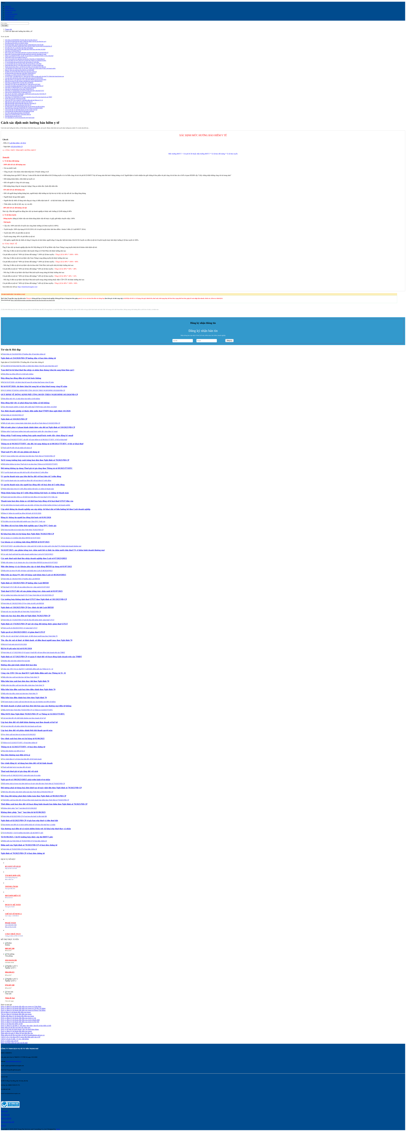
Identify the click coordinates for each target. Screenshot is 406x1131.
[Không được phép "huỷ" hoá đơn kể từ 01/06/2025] (19, 808)
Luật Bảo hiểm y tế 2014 (17, 143)
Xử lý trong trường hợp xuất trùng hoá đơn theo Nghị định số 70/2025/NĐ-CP (25, 59)
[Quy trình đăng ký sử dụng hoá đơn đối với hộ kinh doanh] (21, 759)
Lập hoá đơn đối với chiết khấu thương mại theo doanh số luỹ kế (21, 109)
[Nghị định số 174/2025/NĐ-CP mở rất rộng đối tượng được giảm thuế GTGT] (27, 620)
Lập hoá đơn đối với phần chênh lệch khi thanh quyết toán (19, 111)
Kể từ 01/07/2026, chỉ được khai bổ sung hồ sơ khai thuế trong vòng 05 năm (24, 44)
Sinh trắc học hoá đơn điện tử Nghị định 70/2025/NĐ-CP (19, 89)
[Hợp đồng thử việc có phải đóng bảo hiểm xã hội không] (20, 399)
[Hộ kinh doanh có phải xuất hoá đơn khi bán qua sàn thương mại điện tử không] (28, 702)
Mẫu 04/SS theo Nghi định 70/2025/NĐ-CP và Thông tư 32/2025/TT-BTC (24, 108)
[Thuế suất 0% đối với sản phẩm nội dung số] (16, 448)
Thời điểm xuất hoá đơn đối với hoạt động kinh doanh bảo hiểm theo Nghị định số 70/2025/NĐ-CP (44, 804)
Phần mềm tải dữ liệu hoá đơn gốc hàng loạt (15, 1027)
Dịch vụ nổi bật (6, 1118)
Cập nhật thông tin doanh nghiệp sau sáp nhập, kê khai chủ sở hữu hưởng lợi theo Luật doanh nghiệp (30, 68)
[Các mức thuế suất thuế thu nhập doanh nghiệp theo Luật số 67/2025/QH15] (27, 554)
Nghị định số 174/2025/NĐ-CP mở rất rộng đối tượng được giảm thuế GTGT (24, 90)
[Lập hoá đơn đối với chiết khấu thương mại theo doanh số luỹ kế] (23, 718)
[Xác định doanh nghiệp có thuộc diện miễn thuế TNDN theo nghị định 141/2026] (29, 407)
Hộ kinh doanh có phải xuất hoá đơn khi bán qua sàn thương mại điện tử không (25, 106)
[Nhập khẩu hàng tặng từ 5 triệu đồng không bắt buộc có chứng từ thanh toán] (27, 489)
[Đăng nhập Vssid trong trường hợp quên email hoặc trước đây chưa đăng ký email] (29, 431)
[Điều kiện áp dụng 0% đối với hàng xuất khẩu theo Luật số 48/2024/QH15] (27, 571)
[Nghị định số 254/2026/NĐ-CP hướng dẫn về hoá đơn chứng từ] (23, 354)
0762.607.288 (9, 985)
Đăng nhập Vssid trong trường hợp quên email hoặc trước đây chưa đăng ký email (25, 54)
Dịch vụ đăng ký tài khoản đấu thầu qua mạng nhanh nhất (20, 1020)
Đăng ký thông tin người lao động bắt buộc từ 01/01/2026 (19, 70)
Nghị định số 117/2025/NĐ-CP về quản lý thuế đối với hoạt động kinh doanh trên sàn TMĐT (28, 97)
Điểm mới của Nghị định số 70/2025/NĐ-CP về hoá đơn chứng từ (29, 845)
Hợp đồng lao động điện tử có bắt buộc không (16, 43)
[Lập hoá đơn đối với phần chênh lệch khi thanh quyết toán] (21, 726)
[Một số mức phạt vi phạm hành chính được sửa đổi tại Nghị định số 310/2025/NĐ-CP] (30, 423)
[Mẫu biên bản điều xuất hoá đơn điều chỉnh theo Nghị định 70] (22, 685)
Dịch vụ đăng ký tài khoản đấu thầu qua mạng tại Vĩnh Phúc (21, 1006)
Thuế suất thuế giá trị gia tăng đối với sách (19, 771)
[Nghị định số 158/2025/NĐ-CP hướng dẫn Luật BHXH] (20, 579)
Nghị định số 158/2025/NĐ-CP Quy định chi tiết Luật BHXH (20, 87)
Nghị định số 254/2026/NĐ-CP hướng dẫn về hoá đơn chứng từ (21, 40)
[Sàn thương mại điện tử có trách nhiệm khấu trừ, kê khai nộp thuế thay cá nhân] (28, 825)
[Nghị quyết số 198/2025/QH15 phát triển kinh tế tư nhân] (20, 775)
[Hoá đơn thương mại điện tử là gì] (13, 751)
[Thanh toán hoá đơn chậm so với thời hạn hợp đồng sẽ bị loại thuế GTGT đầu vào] (29, 497)
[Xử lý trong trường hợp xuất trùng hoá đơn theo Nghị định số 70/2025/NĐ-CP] (28, 456)
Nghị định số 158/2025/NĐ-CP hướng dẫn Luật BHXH (19, 82)
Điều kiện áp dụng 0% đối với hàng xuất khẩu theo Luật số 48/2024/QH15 (23, 81)
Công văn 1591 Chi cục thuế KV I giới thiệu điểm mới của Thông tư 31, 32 (24, 100)
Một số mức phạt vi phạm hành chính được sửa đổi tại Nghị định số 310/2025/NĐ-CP (26, 52)
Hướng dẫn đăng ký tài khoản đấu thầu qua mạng (17, 1016)
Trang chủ (8, 29)
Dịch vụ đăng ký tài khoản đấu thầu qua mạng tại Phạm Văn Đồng (23, 1010)
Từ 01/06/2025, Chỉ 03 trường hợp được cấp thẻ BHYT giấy (27, 837)
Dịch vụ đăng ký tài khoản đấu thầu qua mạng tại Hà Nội (20, 1022)
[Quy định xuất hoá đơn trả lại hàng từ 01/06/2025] (18, 734)
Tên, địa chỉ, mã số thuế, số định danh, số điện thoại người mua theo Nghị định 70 (25, 94)
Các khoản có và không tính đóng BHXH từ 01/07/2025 (19, 75)
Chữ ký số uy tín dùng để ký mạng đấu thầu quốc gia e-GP (20, 1037)
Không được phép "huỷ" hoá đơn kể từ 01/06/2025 (23, 812)
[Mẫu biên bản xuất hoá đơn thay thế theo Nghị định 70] (20, 677)
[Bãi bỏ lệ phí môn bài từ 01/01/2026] (14, 644)
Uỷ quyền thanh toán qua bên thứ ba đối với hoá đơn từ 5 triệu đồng (22, 62)
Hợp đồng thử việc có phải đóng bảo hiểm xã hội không (19, 48)
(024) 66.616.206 (11, 960)
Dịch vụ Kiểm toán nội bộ (9, 1041)
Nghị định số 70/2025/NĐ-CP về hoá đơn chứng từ (23, 853)
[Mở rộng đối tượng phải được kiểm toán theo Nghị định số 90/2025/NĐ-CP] (27, 792)
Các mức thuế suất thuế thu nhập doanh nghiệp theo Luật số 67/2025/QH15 (24, 78)
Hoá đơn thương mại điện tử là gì (13, 116)
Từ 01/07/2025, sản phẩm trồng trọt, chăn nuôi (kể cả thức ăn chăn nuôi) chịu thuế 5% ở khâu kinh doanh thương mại (34, 76)
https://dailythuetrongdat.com (13, 1061)
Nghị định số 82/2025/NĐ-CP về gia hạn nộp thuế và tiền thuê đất (29, 820)
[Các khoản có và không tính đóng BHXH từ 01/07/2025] (20, 538)
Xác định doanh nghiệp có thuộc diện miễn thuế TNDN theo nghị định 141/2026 (25, 49)
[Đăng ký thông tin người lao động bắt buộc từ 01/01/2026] (21, 513)
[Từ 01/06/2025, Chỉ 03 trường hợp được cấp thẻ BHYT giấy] (22, 833)
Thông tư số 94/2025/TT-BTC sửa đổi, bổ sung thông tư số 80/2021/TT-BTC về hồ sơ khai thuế (29, 55)
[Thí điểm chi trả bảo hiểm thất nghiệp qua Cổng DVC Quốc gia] (23, 521)
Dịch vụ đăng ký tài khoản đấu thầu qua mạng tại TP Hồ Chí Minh (23, 1008)
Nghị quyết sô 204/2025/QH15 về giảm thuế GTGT (18, 92)
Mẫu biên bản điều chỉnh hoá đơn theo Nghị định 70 (18, 105)
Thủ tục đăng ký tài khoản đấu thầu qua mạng (16, 1014)
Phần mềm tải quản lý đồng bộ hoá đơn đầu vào (17, 1033)
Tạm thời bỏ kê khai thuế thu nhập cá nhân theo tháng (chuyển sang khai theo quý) (25, 41)
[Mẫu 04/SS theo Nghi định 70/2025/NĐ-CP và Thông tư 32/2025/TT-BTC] (27, 710)
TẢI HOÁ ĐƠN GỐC (13, 875)
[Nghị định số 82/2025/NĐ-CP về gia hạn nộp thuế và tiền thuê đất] (24, 816)
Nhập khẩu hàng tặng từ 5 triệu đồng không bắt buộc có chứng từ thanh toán (24, 65)
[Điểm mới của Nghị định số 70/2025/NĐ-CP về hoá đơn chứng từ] (24, 841)
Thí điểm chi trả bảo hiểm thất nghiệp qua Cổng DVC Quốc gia (21, 71)
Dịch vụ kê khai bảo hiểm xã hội (12, 1024)
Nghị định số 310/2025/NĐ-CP (13, 51)
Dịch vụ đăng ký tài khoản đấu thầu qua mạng (16, 1031)
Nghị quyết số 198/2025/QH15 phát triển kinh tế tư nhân (25, 779)
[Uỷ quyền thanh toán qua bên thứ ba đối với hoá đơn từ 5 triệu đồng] (24, 472)
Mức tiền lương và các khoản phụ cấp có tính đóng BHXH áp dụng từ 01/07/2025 (25, 79)
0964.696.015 (9, 972)
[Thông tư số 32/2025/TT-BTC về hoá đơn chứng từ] (19, 743)
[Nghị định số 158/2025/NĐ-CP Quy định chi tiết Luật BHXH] (22, 603)
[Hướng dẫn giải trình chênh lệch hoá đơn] (15, 661)
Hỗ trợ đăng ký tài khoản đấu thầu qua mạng (16, 1012)
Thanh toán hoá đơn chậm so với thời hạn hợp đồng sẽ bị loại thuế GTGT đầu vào (25, 67)
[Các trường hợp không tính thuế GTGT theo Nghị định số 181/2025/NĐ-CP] (27, 595)
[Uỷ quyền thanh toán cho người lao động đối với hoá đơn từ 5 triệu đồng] (26, 480)
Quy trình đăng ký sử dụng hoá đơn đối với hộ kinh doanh (19, 117)
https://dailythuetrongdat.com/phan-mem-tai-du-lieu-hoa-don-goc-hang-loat (33, 300)
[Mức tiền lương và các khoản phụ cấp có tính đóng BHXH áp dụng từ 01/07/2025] (29, 562)
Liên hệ (3, 1125)
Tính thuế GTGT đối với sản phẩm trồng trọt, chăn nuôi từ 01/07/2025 (22, 84)
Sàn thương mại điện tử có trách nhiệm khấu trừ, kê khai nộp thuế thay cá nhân (36, 829)
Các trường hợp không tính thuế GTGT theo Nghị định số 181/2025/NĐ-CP (24, 86)
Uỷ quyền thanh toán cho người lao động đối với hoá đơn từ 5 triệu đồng (23, 63)
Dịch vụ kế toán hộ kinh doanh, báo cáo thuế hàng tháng (20, 1029)
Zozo (58, 1129)
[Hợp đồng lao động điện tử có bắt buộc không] (17, 374)
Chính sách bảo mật (7, 1122)
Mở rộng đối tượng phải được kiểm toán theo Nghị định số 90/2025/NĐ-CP (33, 796)
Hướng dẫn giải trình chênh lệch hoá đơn (15, 98)
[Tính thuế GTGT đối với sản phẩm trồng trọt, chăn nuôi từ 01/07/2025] (25, 587)
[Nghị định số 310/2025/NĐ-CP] (12, 415)
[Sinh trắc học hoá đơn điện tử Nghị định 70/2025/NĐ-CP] (21, 611)
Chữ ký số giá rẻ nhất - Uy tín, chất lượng (15, 1039)
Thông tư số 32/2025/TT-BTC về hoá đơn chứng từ (18, 114)
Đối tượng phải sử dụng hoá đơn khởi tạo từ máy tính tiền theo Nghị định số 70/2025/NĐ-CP (41, 788)
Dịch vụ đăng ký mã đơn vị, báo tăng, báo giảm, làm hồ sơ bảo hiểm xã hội (26, 1025)
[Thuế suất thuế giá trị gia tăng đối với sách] (16, 767)
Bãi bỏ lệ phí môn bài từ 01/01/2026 (14, 95)
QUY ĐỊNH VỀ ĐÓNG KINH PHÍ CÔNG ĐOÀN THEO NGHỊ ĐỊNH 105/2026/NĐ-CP (28, 46)
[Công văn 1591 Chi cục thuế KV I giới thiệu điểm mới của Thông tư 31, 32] (27, 669)
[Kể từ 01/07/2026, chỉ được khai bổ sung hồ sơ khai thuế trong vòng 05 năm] (27, 382)
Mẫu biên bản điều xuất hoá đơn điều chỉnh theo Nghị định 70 (20, 103)
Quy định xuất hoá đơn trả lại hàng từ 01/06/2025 (17, 113)
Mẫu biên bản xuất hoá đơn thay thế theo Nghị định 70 (18, 102)
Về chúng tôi (5, 1115)
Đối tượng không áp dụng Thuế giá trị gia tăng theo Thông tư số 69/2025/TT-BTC (25, 60)
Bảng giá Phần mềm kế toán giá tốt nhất (14, 1043)
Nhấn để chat (10, 998)
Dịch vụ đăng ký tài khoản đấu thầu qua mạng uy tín (18, 1018)
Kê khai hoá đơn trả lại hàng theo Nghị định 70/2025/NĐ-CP (20, 73)
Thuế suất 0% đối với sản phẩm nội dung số (16, 57)
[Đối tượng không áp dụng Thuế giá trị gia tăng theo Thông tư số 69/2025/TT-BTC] (29, 464)
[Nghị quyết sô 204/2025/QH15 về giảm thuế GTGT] (19, 628)
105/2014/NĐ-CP (17, 146)
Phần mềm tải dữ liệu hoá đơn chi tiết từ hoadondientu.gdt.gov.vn (23, 1035)
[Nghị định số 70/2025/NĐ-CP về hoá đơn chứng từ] (19, 849)
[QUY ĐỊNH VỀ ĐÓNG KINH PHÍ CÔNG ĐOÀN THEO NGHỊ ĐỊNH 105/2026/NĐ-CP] (33, 390)
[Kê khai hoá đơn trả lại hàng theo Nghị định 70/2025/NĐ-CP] (22, 530)
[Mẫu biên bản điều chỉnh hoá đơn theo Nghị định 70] (19, 693)
